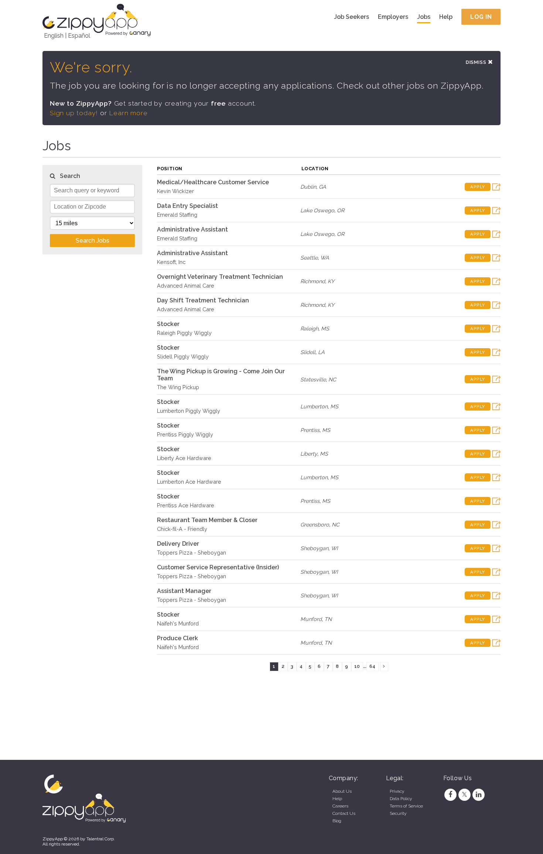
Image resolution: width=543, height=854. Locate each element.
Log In (481, 16)
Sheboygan (314, 548)
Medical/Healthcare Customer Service (213, 182)
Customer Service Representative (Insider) (218, 567)
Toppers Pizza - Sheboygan (191, 552)
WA (324, 257)
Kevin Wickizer (175, 191)
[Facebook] (450, 795)
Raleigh (309, 328)
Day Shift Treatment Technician (203, 300)
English (54, 35)
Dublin (308, 187)
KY (331, 281)
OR (340, 210)
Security (398, 813)
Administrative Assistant (192, 229)
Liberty (308, 453)
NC (332, 379)
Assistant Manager (184, 590)
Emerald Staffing (177, 215)
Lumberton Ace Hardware (189, 482)
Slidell (307, 352)
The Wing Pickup (178, 387)
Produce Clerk (177, 638)
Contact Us (343, 813)
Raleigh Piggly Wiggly (184, 333)
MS (325, 328)
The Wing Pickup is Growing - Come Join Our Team (221, 375)
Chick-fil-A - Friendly (182, 529)
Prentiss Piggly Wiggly (185, 434)
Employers (393, 16)
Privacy (397, 791)
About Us (342, 791)
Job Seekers (351, 16)
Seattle (309, 257)
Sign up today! (74, 113)
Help (445, 16)
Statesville (313, 379)
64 (372, 666)
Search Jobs (92, 240)
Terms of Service (406, 806)
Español (79, 35)
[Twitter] (464, 795)
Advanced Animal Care (185, 285)
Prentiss (310, 430)
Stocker (168, 323)
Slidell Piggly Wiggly (183, 356)
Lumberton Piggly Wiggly (188, 411)
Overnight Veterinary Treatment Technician (220, 276)
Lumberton (314, 406)
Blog (336, 820)
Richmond (312, 281)
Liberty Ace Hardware (184, 458)
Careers (340, 806)
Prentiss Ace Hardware (185, 505)
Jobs (423, 16)
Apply (477, 186)
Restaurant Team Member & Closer (207, 520)
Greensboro (314, 524)
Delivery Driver (178, 543)
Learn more (128, 113)
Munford (311, 619)
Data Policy (401, 798)
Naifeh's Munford (178, 623)
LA (321, 352)
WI (334, 548)
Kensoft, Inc (171, 262)
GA (322, 187)
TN (328, 619)
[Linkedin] (479, 795)
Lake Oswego (317, 210)
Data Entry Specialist (187, 205)
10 (357, 666)
